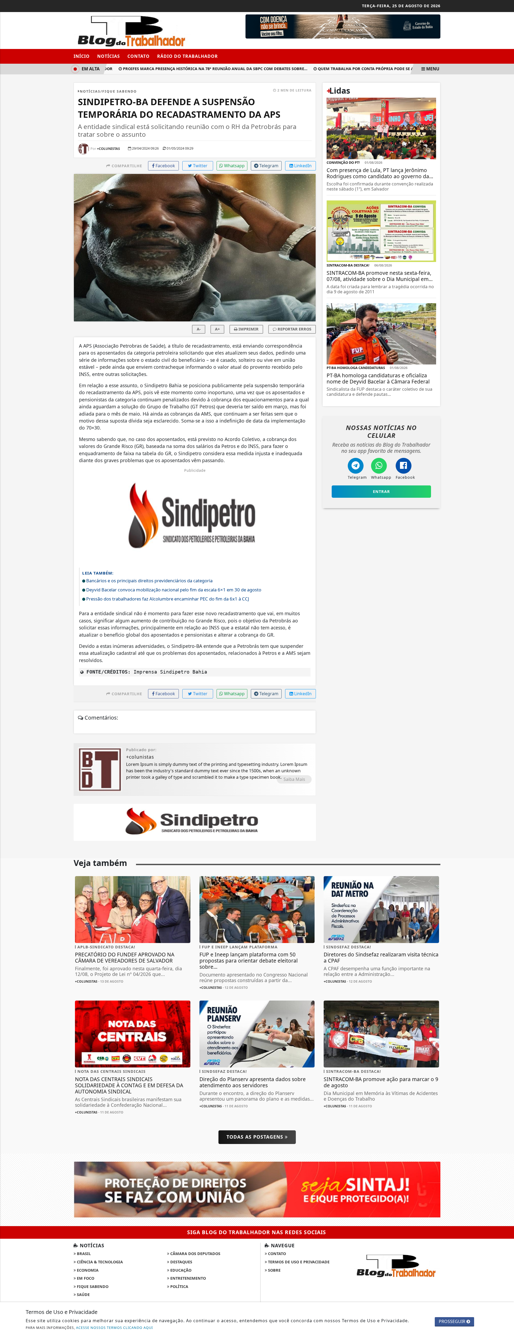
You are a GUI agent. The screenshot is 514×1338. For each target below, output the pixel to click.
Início (82, 56)
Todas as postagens (255, 1137)
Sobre (274, 1270)
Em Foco (85, 1278)
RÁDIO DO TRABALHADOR (187, 56)
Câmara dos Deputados (194, 1253)
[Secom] (342, 26)
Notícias (108, 56)
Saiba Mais (294, 779)
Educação (180, 1270)
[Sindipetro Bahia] (195, 822)
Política (178, 1286)
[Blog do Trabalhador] (133, 30)
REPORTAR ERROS (294, 329)
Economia (87, 1270)
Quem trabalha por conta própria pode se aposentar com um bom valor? (379, 68)
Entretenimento (187, 1278)
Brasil (83, 1253)
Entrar (381, 491)
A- (199, 329)
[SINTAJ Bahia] (257, 1189)
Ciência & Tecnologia (99, 1261)
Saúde (83, 1294)
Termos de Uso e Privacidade (298, 1261)
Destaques (180, 1261)
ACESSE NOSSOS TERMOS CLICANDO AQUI (114, 1327)
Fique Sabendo (92, 1286)
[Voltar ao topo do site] (506, 803)
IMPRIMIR (248, 329)
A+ (217, 329)
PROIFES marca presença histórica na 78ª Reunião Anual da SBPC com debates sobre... (197, 68)
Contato (138, 56)
